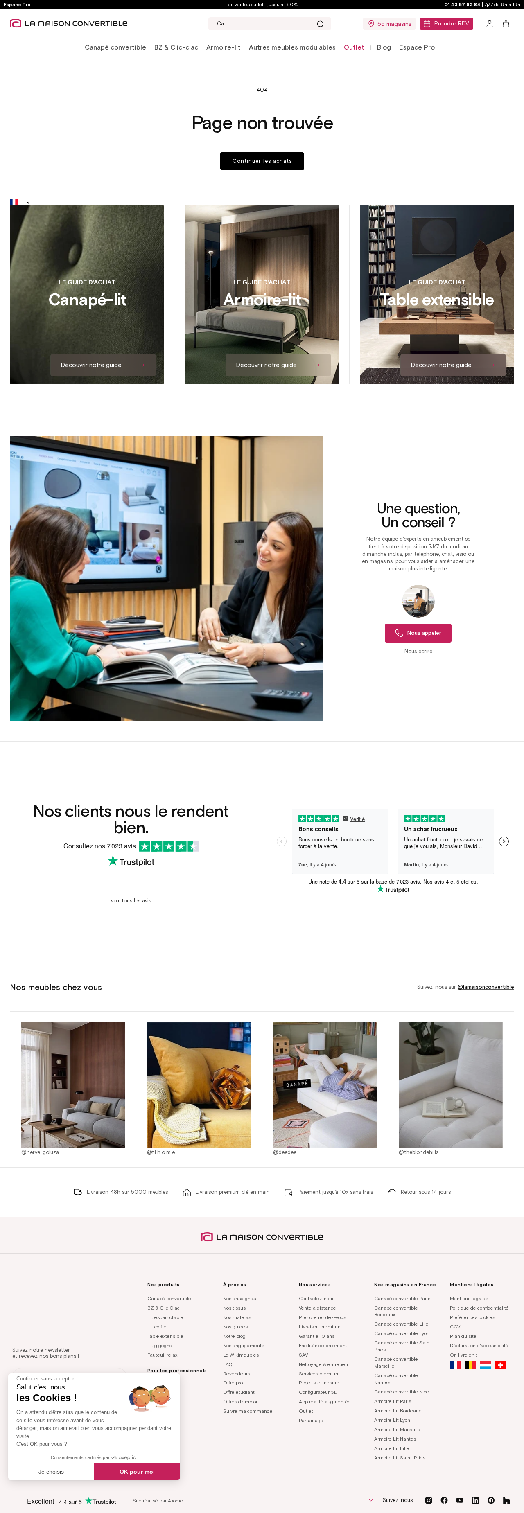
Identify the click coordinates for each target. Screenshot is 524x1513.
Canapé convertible (115, 47)
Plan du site (463, 1336)
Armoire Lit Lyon (392, 1420)
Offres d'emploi (240, 1401)
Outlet (306, 1411)
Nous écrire (418, 651)
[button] (115, 47)
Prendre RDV (451, 23)
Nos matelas (237, 1317)
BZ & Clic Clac (163, 1308)
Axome (175, 1500)
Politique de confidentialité (479, 1308)
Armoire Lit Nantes (395, 1439)
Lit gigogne (159, 1345)
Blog (384, 47)
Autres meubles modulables (292, 47)
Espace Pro (17, 4)
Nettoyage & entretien (323, 1364)
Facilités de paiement (323, 1345)
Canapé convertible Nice (401, 1392)
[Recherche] (320, 24)
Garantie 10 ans (316, 1336)
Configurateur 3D (318, 1392)
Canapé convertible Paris (402, 1298)
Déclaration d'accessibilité (479, 1345)
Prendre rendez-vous (322, 1317)
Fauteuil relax (162, 1355)
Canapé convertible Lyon (401, 1333)
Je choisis (51, 1471)
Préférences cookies (472, 1317)
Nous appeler (424, 633)
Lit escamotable (165, 1317)
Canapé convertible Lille (401, 1324)
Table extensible (165, 1336)
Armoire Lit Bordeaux (397, 1410)
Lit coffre (157, 1327)
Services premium (319, 1374)
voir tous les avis (131, 900)
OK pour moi (137, 1471)
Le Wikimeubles (241, 1355)
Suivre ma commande (248, 1411)
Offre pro (233, 1383)
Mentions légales (469, 1298)
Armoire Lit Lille (391, 1448)
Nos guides (235, 1327)
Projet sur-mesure (319, 1383)
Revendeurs (236, 1374)
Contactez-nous (316, 1298)
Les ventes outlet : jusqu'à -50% (262, 4)
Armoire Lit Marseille (397, 1429)
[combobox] (269, 23)
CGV (455, 1327)
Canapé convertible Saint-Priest (403, 1346)
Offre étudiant (239, 1392)
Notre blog (234, 1336)
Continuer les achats (262, 161)
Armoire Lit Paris (392, 1401)
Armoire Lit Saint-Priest (400, 1457)
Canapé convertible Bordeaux (396, 1311)
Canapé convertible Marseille (396, 1362)
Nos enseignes (239, 1298)
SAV (303, 1355)
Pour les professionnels (177, 1370)
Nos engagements (243, 1345)
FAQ (228, 1364)
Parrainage (311, 1420)
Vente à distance (317, 1308)
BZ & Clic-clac (176, 47)
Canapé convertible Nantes (396, 1378)
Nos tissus (234, 1308)
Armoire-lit (223, 47)
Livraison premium (320, 1327)
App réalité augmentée (325, 1401)
